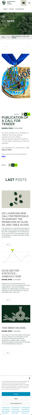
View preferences (16, 403)
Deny (16, 398)
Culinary (11, 9)
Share (17, 114)
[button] (29, 378)
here (3, 156)
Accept (16, 394)
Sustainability (19, 9)
